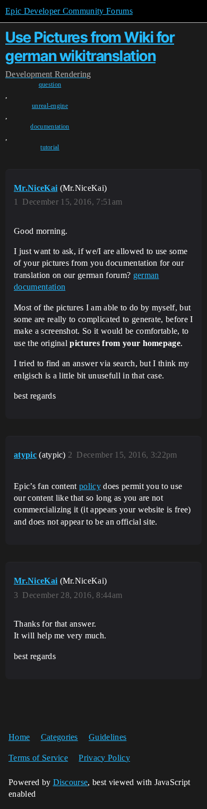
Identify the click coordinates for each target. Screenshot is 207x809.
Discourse (70, 782)
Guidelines (107, 736)
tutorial (49, 147)
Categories (59, 736)
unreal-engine (50, 105)
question (50, 84)
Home (19, 736)
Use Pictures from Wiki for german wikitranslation (89, 46)
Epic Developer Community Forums (69, 10)
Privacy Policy (104, 757)
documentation (49, 126)
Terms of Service (38, 757)
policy (90, 486)
